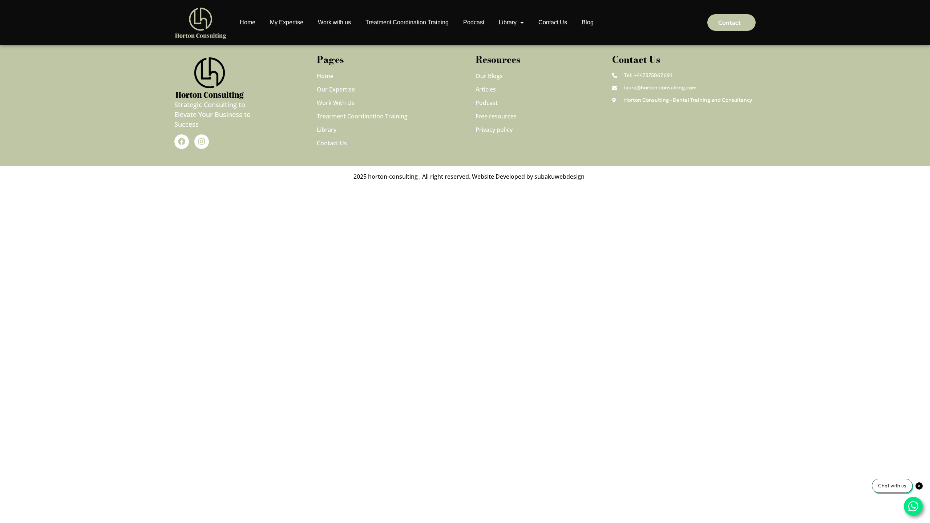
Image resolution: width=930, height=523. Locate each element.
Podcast (473, 22)
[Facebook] (181, 141)
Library (508, 22)
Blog (588, 22)
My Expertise (286, 22)
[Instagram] (201, 141)
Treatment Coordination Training (407, 22)
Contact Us (552, 22)
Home (247, 22)
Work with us (334, 22)
